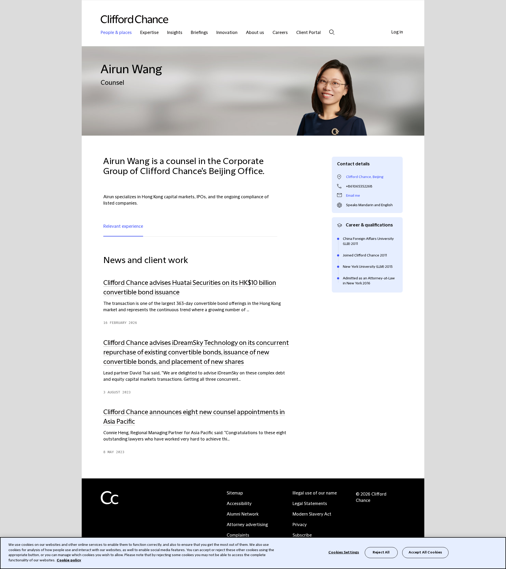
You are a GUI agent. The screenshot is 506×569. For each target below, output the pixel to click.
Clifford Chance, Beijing (364, 177)
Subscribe (302, 535)
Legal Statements (310, 503)
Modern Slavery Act (312, 514)
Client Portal (308, 33)
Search (331, 32)
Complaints (238, 535)
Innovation (226, 33)
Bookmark (294, 457)
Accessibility (239, 503)
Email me (353, 196)
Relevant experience (123, 226)
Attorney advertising (247, 524)
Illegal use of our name (315, 493)
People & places (116, 33)
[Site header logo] (242, 19)
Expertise (149, 33)
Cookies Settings (343, 552)
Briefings (199, 33)
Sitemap (235, 493)
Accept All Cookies (425, 552)
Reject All (381, 552)
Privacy (300, 524)
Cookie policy (69, 560)
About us (255, 33)
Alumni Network (243, 514)
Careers (280, 33)
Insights (174, 33)
